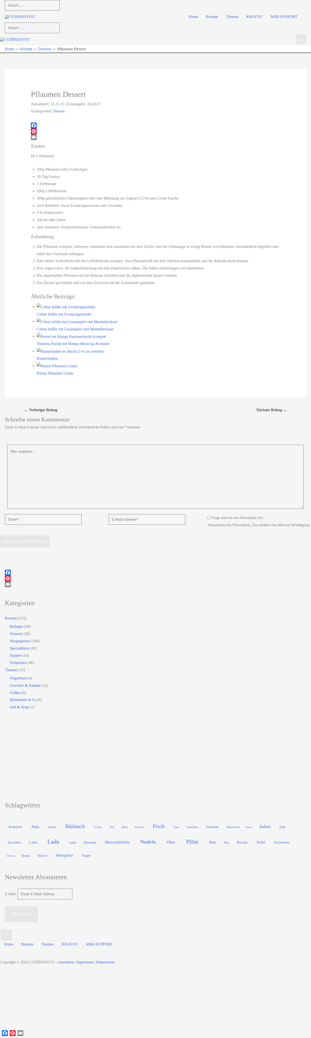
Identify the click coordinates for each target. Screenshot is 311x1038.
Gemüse (212, 827)
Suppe (86, 855)
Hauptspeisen (20, 641)
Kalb (282, 827)
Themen (11, 670)
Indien (249, 827)
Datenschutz (105, 962)
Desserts (44, 49)
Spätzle (42, 855)
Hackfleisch (233, 827)
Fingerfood (18, 678)
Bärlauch (75, 826)
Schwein (11, 856)
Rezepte (26, 49)
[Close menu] (6, 935)
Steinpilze (64, 855)
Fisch (158, 826)
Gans (176, 827)
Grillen (15, 693)
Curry (98, 827)
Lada (53, 841)
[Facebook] (155, 125)
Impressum (85, 962)
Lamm (72, 842)
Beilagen (16, 626)
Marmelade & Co (23, 700)
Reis (212, 842)
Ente (125, 827)
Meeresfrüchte (117, 842)
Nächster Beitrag (271, 410)
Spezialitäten (19, 648)
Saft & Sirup (19, 707)
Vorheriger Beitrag (40, 410)
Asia (35, 826)
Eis (112, 827)
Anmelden (66, 962)
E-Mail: (11, 894)
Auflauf (51, 827)
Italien (265, 826)
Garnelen (192, 827)
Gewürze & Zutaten (25, 685)
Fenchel (139, 827)
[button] (193, 16)
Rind (226, 842)
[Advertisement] (150, 756)
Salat (261, 842)
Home (9, 49)
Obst (171, 842)
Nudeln (148, 842)
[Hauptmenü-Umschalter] (301, 39)
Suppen (15, 655)
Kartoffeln (14, 842)
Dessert (59, 111)
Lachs (33, 842)
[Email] (155, 137)
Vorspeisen (18, 663)
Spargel (25, 855)
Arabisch (15, 827)
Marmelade (90, 842)
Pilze (192, 841)
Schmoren (281, 842)
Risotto (242, 842)
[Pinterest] (155, 131)
